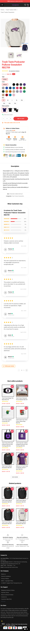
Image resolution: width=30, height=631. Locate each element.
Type (3, 76)
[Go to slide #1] (11, 55)
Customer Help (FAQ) (6, 599)
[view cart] (28, 5)
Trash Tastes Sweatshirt (7, 12)
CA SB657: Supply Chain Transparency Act (11, 583)
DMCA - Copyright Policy (7, 580)
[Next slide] (27, 33)
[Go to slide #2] (19, 55)
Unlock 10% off (3, 624)
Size (3, 97)
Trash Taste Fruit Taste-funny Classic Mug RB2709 (22, 421)
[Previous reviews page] (18, 370)
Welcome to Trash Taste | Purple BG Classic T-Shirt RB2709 (22, 467)
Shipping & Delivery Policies (7, 590)
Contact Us (4, 597)
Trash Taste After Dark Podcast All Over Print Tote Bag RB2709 (7, 444)
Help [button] (27, 629)
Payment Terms (5, 592)
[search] (25, 5)
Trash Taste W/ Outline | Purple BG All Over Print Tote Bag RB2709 (22, 444)
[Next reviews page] (26, 370)
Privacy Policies (5, 578)
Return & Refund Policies (7, 594)
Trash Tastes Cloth (11, 10)
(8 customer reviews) (14, 71)
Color (3, 81)
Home (2, 10)
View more (15, 477)
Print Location (5, 106)
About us (3, 574)
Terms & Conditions (6, 576)
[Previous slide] (3, 33)
